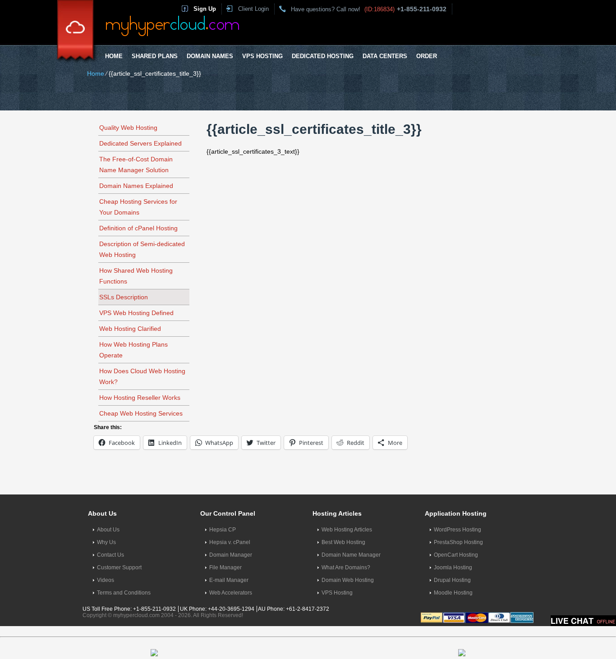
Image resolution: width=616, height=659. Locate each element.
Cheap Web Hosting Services (141, 413)
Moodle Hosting (453, 593)
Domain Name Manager (351, 555)
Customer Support (119, 567)
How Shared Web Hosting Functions (136, 276)
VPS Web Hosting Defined (136, 312)
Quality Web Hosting (128, 127)
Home (114, 56)
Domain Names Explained (136, 185)
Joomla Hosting (453, 567)
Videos (105, 580)
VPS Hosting (262, 56)
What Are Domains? (346, 567)
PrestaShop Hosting (458, 542)
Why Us (106, 542)
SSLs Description (123, 297)
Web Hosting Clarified (130, 328)
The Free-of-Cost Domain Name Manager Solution (136, 165)
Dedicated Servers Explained (140, 143)
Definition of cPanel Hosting (138, 228)
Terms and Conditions (124, 593)
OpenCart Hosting (456, 555)
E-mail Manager (228, 580)
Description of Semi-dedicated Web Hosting (142, 249)
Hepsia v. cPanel (229, 542)
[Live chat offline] (583, 620)
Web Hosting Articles (347, 529)
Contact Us (110, 555)
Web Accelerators (230, 593)
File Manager (225, 567)
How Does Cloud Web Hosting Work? (142, 376)
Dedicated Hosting (323, 56)
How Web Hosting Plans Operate (133, 350)
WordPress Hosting (457, 529)
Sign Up (204, 8)
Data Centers (385, 56)
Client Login (253, 8)
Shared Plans (155, 56)
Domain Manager (230, 555)
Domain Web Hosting (348, 580)
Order (426, 56)
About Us (108, 529)
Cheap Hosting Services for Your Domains (138, 207)
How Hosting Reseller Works (139, 397)
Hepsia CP (222, 529)
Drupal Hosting (452, 580)
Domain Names (210, 56)
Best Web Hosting (343, 542)
